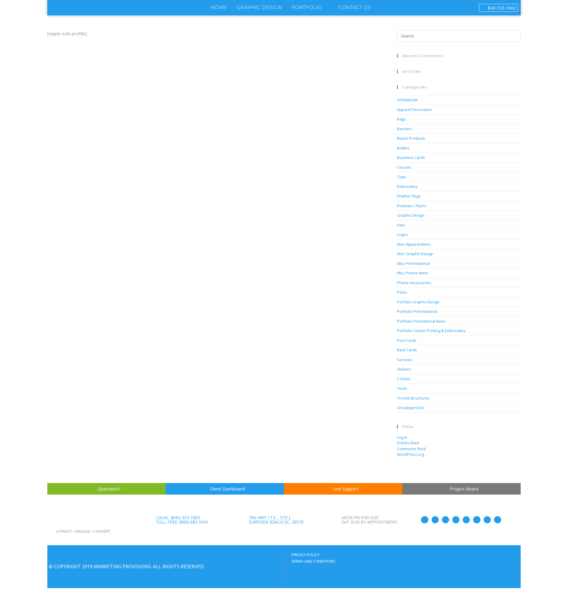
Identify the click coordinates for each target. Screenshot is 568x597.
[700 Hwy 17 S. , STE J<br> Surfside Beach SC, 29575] (237, 519)
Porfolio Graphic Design (418, 302)
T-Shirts (404, 379)
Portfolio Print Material (417, 311)
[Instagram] (455, 519)
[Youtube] (476, 519)
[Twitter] (435, 519)
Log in (402, 437)
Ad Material (407, 99)
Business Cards (411, 157)
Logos (402, 234)
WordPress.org (410, 454)
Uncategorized (410, 407)
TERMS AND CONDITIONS (313, 561)
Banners (404, 128)
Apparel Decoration (414, 109)
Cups (401, 176)
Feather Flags (409, 196)
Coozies (404, 167)
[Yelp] (487, 519)
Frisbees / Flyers (411, 205)
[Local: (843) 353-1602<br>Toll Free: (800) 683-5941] (144, 519)
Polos (402, 292)
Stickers (404, 369)
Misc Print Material (413, 263)
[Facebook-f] (424, 519)
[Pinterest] (466, 519)
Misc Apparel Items (414, 244)
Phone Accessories (414, 282)
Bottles (403, 148)
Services (404, 359)
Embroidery (407, 186)
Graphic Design (411, 215)
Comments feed (411, 448)
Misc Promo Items (412, 273)
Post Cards (407, 340)
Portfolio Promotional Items (421, 321)
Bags (401, 119)
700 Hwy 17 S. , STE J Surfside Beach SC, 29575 (276, 520)
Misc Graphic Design (415, 253)
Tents (402, 388)
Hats (401, 225)
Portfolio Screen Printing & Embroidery (431, 330)
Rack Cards (407, 350)
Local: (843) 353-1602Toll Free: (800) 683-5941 (182, 520)
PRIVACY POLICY (305, 554)
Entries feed (408, 442)
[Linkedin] (445, 519)
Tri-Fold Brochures (413, 398)
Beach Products (411, 138)
